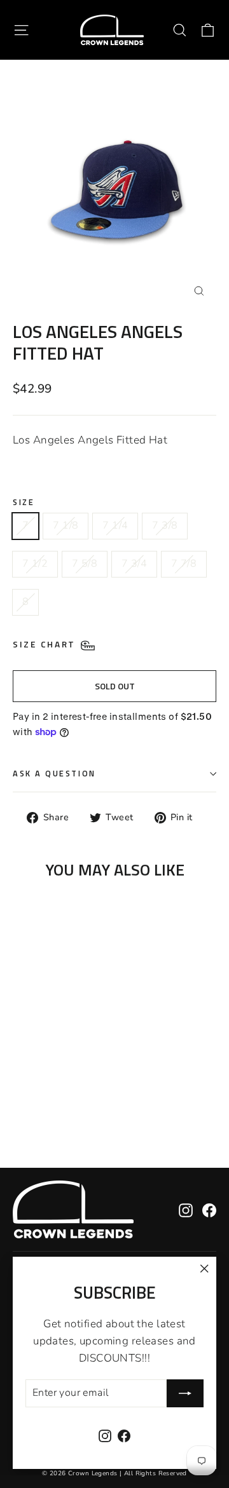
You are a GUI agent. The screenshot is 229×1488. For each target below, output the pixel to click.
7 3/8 (164, 525)
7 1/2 (35, 564)
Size (23, 502)
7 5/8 (84, 564)
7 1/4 (115, 525)
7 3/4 (134, 564)
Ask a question (54, 774)
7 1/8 (65, 525)
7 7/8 (184, 564)
